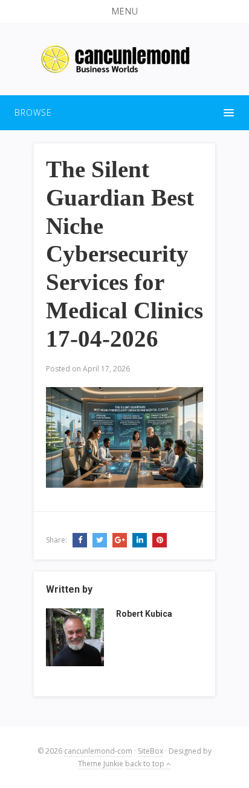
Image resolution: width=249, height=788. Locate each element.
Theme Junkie (100, 763)
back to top (145, 763)
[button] (124, 11)
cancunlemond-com (98, 751)
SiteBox (150, 751)
